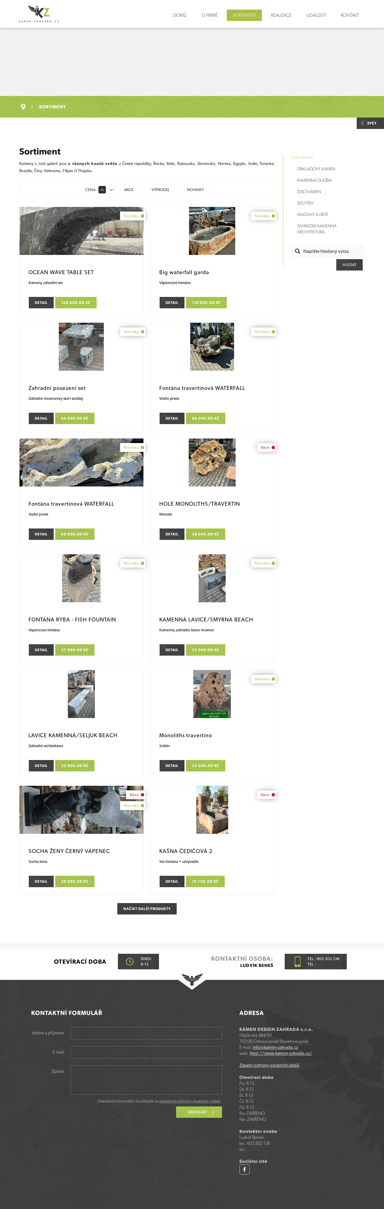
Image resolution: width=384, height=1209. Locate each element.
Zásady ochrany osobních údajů (269, 1065)
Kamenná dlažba (314, 180)
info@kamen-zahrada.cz (275, 1047)
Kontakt (350, 15)
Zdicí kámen (309, 191)
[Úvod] (26, 107)
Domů (180, 15)
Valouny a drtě (312, 214)
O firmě (210, 15)
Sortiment (244, 15)
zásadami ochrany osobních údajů (189, 1101)
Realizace (281, 15)
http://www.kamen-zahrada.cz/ (281, 1053)
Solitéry (305, 203)
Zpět (371, 123)
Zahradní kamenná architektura (317, 228)
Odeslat (197, 1112)
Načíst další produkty (147, 909)
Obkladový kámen (316, 168)
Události (316, 15)
